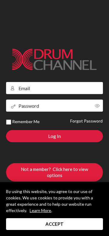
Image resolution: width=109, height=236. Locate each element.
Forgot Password (86, 120)
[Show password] (97, 106)
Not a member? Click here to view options (54, 172)
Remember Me (25, 121)
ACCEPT (54, 224)
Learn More (40, 210)
